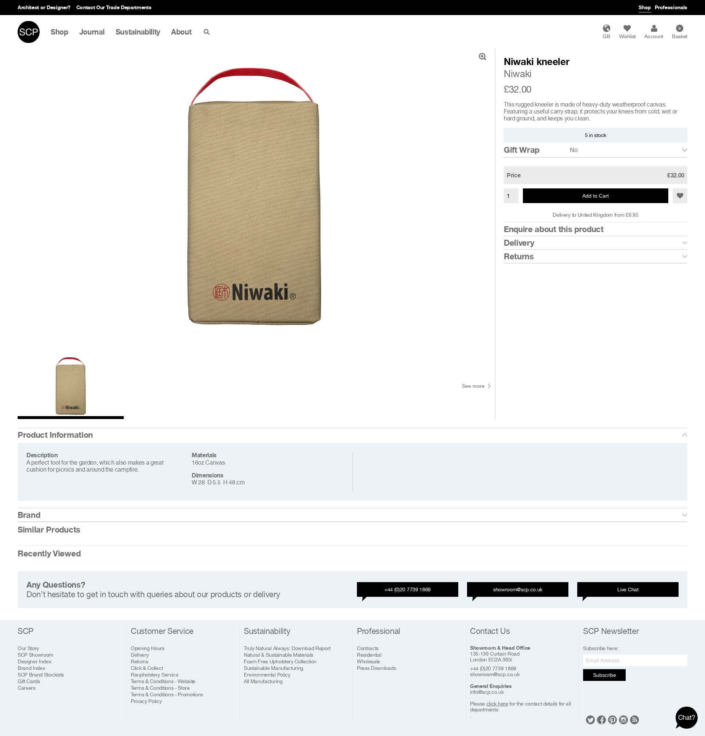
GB (606, 36)
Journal (92, 32)
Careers (27, 688)
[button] (680, 195)
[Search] (208, 32)
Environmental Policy (267, 674)
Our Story (28, 648)
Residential (369, 655)
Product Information (55, 435)
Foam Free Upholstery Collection (280, 661)
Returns (519, 256)
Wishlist (627, 36)
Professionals (671, 7)
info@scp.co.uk (487, 692)
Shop (645, 7)
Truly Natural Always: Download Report (287, 648)
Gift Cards (29, 681)
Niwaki (518, 73)
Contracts (368, 648)
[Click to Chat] (687, 718)
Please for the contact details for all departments (520, 706)
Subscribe (604, 675)
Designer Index (34, 661)
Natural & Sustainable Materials (278, 655)
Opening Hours (147, 648)
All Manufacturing (263, 681)
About (181, 32)
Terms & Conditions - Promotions (167, 694)
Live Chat (627, 589)
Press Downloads (376, 668)
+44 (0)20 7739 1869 (407, 589)
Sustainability (138, 32)
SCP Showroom (35, 655)
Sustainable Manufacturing (273, 668)
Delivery (519, 243)
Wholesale (368, 661)
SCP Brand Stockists (41, 674)
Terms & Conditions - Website (163, 681)
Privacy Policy (146, 701)
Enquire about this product (554, 229)
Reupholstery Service (154, 674)
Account (653, 36)
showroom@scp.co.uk (517, 589)
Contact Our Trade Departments (114, 7)
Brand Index (31, 668)
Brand (29, 515)
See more (473, 386)
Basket (679, 32)
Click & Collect (147, 668)
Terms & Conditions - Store (160, 688)
